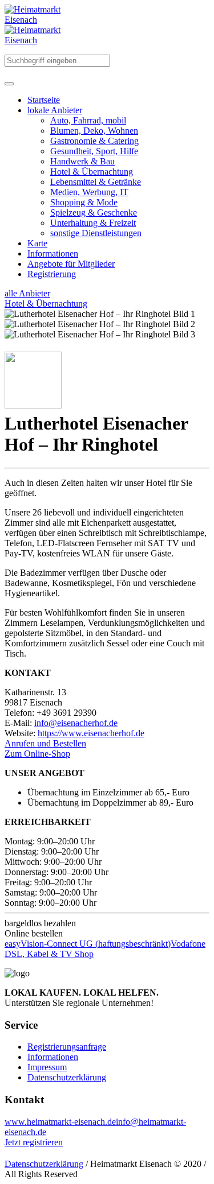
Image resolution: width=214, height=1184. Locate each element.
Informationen (52, 1057)
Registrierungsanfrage (66, 1046)
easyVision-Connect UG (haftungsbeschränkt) (88, 943)
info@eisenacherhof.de (76, 723)
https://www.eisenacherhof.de (91, 733)
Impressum (47, 1067)
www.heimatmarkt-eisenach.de (60, 1122)
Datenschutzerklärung (66, 1077)
